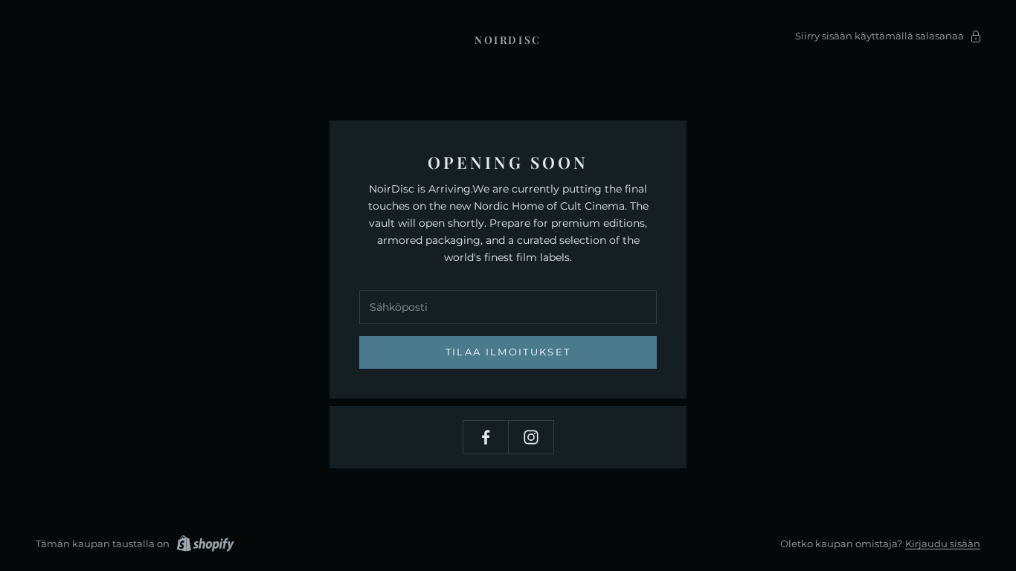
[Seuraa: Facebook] (485, 437)
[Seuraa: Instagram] (531, 437)
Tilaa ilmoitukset (508, 352)
